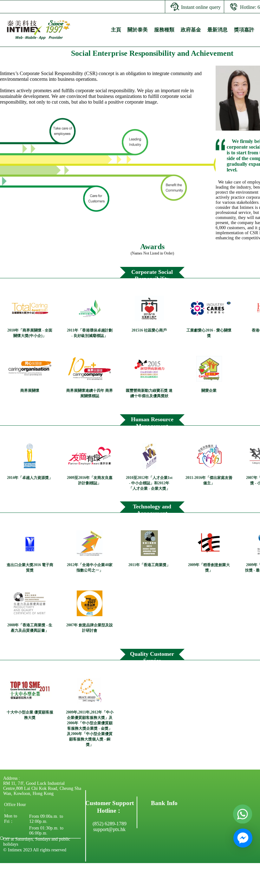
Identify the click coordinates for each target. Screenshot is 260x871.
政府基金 (191, 29)
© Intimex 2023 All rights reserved (34, 850)
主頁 (116, 29)
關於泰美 (137, 29)
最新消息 (217, 29)
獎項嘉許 (244, 29)
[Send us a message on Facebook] (242, 838)
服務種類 (164, 29)
